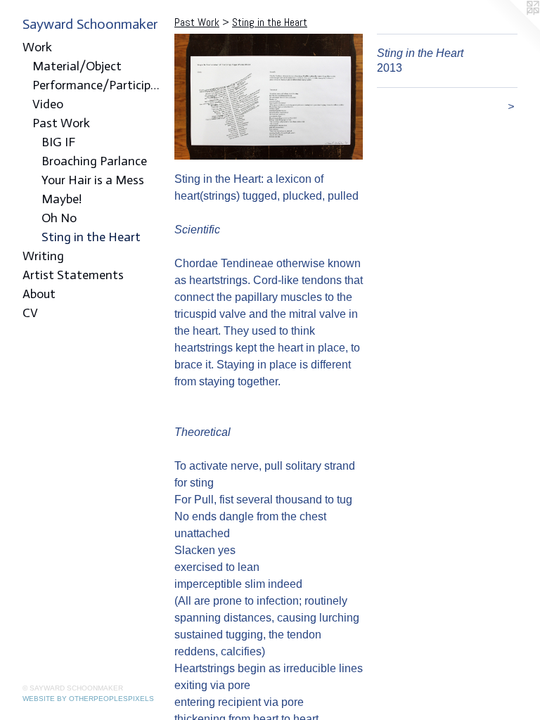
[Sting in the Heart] (268, 97)
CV (30, 313)
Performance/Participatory (98, 85)
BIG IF (58, 142)
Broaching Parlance (94, 161)
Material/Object (77, 66)
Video (47, 104)
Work (37, 47)
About (39, 294)
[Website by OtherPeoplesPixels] (512, 28)
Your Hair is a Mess (92, 180)
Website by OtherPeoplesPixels (88, 698)
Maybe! (61, 199)
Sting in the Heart (91, 237)
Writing (43, 256)
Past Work (61, 123)
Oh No (59, 218)
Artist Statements (73, 275)
